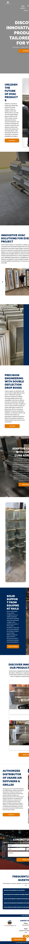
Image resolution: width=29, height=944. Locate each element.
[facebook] (24, 936)
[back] (2, 281)
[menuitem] (23, 6)
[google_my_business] (27, 936)
